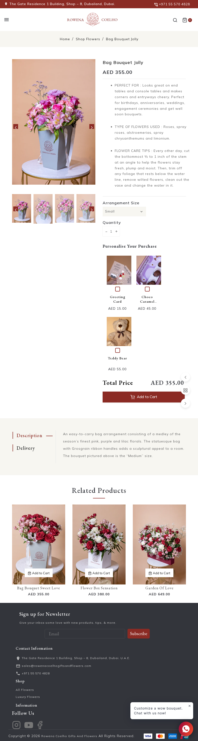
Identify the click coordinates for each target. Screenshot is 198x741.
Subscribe (138, 633)
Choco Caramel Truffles (147, 301)
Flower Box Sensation (99, 588)
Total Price (118, 382)
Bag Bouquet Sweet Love (38, 588)
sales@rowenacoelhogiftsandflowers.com (56, 666)
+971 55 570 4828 (36, 673)
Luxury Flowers (28, 697)
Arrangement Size (121, 202)
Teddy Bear (117, 358)
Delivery (26, 448)
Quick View (121, 270)
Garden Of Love (159, 588)
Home (65, 39)
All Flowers (25, 690)
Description (29, 435)
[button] (15, 126)
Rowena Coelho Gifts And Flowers (69, 736)
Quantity (112, 222)
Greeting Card (117, 299)
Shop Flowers (88, 39)
